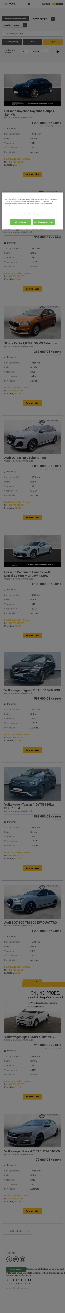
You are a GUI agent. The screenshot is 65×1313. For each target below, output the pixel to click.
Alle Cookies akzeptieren (43, 222)
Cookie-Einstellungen (32, 214)
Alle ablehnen (20, 222)
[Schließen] (59, 195)
